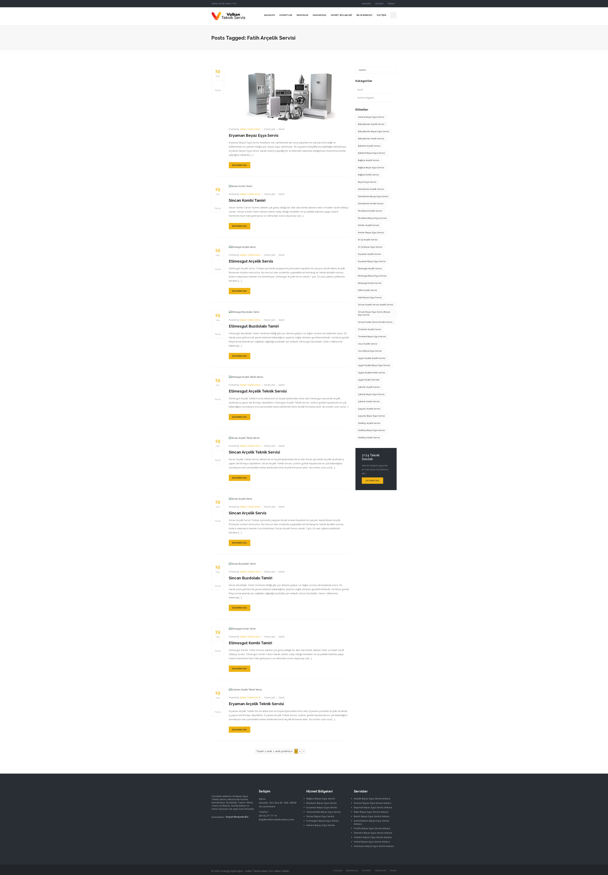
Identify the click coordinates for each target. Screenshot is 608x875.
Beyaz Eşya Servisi (367, 181)
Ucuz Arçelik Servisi (367, 343)
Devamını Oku (239, 165)
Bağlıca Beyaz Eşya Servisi (371, 167)
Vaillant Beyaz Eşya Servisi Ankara (373, 837)
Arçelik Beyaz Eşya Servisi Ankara (372, 798)
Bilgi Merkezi (364, 15)
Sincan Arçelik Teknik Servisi (254, 452)
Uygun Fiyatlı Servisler (369, 379)
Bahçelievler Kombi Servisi (371, 138)
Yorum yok (269, 129)
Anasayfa (269, 15)
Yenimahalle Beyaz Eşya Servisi (323, 811)
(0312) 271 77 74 (268, 815)
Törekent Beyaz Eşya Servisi (372, 336)
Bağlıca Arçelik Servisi (368, 160)
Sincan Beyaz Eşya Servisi (320, 816)
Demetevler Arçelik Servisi (371, 189)
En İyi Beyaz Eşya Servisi (370, 246)
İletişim (391, 3)
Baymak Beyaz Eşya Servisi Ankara (373, 807)
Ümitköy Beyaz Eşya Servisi (371, 430)
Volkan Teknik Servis (250, 129)
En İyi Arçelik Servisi (367, 239)
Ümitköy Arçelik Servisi (369, 423)
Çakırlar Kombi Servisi (369, 401)
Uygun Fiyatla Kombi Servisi (371, 372)
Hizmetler (366, 3)
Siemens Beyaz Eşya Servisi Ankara (373, 832)
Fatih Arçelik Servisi (367, 290)
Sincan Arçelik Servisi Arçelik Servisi (375, 304)
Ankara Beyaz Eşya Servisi (371, 117)
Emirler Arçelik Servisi (368, 225)
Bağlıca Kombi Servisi (368, 174)
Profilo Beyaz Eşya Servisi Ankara (372, 828)
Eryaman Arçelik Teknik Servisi (256, 703)
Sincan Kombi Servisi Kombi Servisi (375, 322)
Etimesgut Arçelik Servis (251, 261)
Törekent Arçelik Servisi (369, 329)
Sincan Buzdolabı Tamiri (250, 578)
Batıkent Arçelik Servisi (369, 145)
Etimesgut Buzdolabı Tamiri (254, 326)
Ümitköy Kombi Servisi (369, 437)
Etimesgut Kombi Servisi (370, 283)
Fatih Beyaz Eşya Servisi (370, 297)
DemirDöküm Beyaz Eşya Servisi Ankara (371, 822)
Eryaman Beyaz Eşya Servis (254, 135)
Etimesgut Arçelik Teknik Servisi (258, 391)
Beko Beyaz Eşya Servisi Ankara (371, 811)
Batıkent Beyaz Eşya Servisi (371, 152)
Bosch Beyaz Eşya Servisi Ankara (372, 816)
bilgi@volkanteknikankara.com (276, 819)
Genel (281, 129)
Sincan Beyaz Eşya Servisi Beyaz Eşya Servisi (374, 313)
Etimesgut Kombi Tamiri (250, 643)
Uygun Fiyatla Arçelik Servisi (372, 358)
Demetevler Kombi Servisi (370, 203)
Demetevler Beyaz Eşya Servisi (373, 196)
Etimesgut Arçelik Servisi (370, 268)
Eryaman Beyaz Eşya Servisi (372, 261)
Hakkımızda (319, 15)
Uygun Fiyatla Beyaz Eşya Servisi (374, 365)
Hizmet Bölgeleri (341, 15)
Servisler (379, 3)
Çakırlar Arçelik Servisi (369, 387)
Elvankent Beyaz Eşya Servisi (372, 218)
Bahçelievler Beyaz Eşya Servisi (373, 131)
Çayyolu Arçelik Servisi (369, 408)
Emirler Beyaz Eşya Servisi (371, 232)
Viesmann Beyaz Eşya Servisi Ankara (374, 846)
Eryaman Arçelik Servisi (369, 254)
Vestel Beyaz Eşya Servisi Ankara (372, 841)
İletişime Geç (372, 481)
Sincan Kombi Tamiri (247, 200)
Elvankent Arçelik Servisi (370, 210)
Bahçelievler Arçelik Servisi (371, 124)
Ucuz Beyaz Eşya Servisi (370, 350)
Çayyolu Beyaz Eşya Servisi (371, 415)
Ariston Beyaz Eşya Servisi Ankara (372, 802)
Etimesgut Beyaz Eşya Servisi (372, 275)
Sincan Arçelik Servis (247, 513)
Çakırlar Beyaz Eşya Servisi (371, 394)
